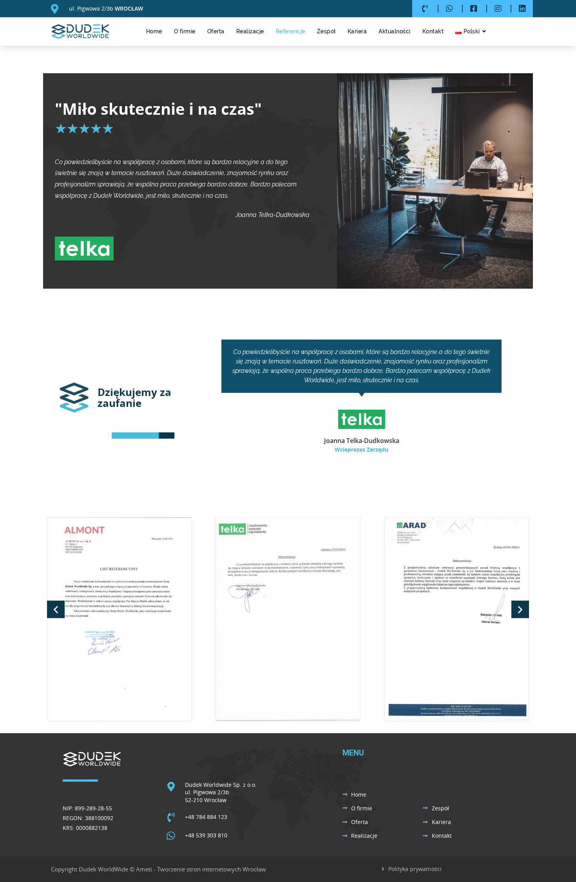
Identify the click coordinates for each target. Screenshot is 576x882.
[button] (56, 609)
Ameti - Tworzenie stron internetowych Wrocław (201, 869)
